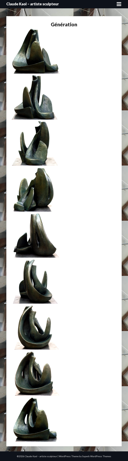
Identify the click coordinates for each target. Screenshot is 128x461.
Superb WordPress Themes (96, 456)
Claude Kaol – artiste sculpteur (32, 4)
